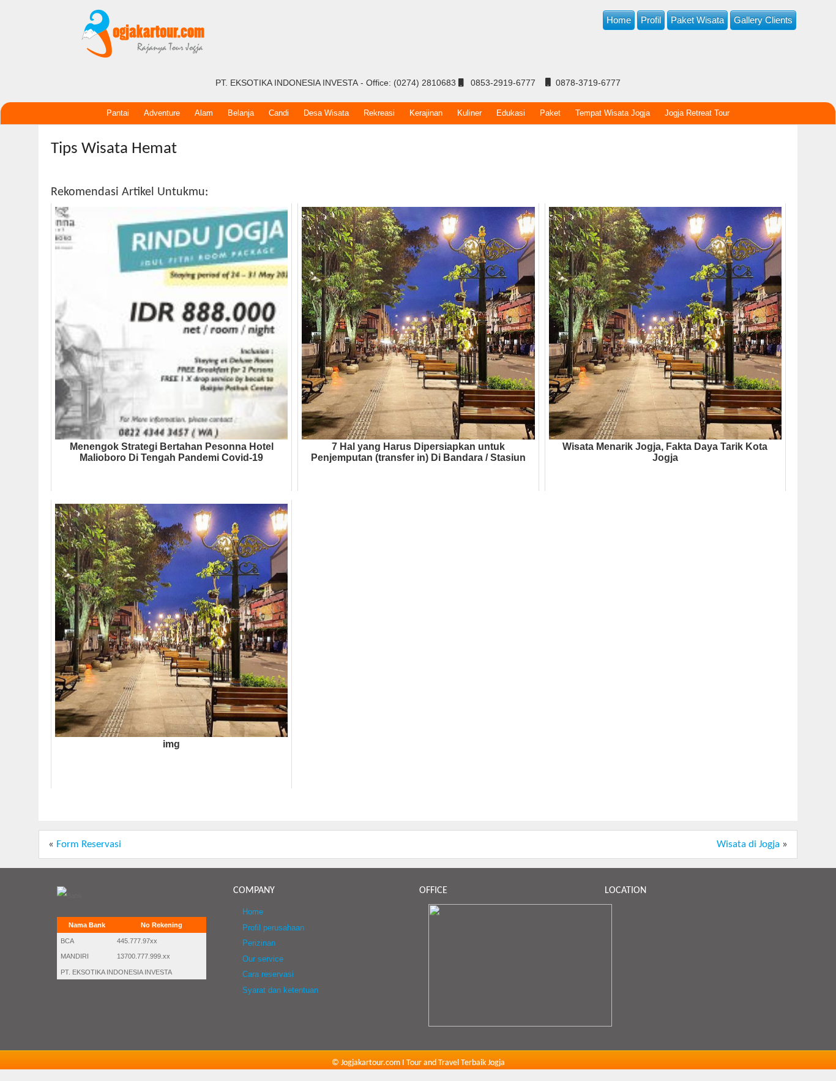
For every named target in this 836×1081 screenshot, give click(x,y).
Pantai (117, 113)
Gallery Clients (763, 20)
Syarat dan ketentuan (280, 990)
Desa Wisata (326, 113)
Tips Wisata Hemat (114, 149)
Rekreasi (379, 113)
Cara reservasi (268, 974)
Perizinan (258, 943)
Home (618, 20)
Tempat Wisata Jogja (612, 113)
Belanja (241, 113)
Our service (262, 959)
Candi (279, 113)
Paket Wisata (697, 20)
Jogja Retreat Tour (697, 113)
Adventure (162, 113)
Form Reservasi (88, 844)
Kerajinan (425, 113)
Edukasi (510, 113)
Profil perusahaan (273, 928)
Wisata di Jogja (748, 844)
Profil (651, 20)
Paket (550, 113)
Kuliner (469, 113)
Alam (204, 113)
